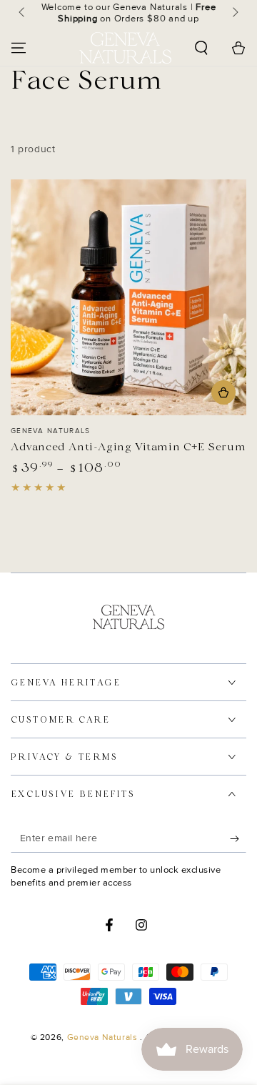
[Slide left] (23, 13)
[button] (201, 48)
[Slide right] (234, 13)
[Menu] (18, 48)
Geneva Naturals (104, 1037)
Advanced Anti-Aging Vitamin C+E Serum (128, 447)
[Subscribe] (238, 838)
